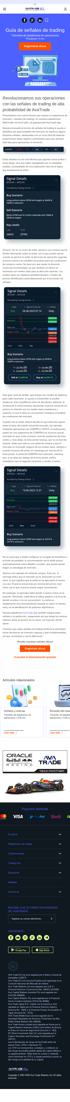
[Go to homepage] (18, 1069)
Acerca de (13, 891)
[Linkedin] (39, 937)
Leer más (9, 732)
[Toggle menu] (5, 9)
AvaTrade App (30, 612)
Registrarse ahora (35, 46)
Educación (13, 872)
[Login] (65, 9)
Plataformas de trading (20, 844)
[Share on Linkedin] (40, 20)
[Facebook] (10, 937)
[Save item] (46, 20)
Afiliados (12, 882)
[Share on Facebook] (24, 20)
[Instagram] (25, 937)
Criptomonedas (16, 853)
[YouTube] (18, 937)
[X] (32, 937)
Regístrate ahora (35, 648)
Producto (13, 834)
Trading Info (14, 863)
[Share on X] (32, 20)
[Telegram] (46, 937)
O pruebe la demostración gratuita (35, 657)
